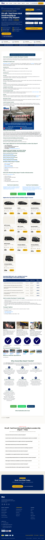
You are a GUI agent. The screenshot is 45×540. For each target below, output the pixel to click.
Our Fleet (14, 3)
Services (10, 3)
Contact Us (32, 517)
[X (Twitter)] (7, 504)
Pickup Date (27, 21)
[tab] (30, 10)
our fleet (32, 63)
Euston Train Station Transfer (29, 188)
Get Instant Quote (34, 28)
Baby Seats (5, 329)
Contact (27, 3)
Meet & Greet (32, 330)
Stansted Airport (4, 512)
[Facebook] (2, 504)
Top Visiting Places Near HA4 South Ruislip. (10, 160)
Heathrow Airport (4, 509)
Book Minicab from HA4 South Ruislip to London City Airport (22, 54)
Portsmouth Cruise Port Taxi (9, 188)
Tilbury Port (18, 515)
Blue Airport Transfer (6, 63)
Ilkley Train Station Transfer (30, 189)
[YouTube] (9, 504)
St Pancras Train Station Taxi (27, 186)
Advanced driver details (9, 166)
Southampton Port (19, 509)
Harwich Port (18, 514)
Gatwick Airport (3, 510)
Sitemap (39, 538)
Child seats (6, 168)
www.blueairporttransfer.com (14, 148)
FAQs (31, 510)
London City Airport (35, 91)
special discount (10, 174)
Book (11, 213)
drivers (37, 96)
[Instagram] (4, 504)
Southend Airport (4, 515)
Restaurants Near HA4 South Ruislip (9, 156)
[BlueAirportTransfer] (3, 3)
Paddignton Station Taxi (29, 187)
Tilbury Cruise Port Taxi (8, 187)
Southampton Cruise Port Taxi (8, 186)
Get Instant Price (7, 33)
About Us (23, 3)
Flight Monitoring (19, 329)
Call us (14, 194)
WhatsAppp (22, 194)
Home (7, 3)
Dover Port (17, 512)
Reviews (19, 3)
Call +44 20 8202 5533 (8, 36)
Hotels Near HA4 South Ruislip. (8, 154)
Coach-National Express (9, 311)
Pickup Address (28, 11)
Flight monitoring (7, 165)
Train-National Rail (8, 312)
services (37, 95)
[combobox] (35, 14)
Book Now (41, 3)
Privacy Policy (33, 518)
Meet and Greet (7, 163)
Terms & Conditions (29, 538)
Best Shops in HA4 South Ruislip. (8, 158)
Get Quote (31, 194)
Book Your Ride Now (18, 486)
